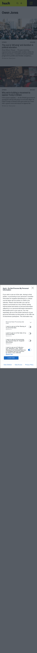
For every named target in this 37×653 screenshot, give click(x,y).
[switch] (29, 327)
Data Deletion (8, 364)
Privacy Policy (29, 364)
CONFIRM (11, 358)
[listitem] (18, 322)
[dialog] (18, 326)
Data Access (18, 364)
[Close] (33, 288)
